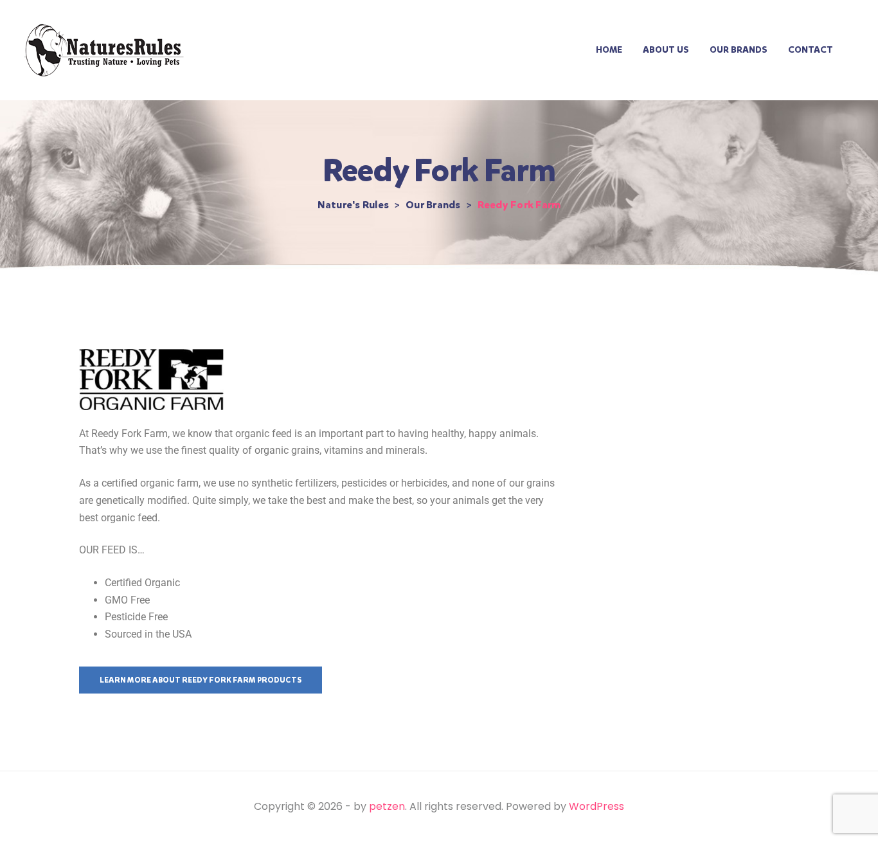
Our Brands (738, 50)
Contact (810, 50)
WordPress (596, 806)
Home (609, 50)
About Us (666, 50)
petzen (387, 806)
